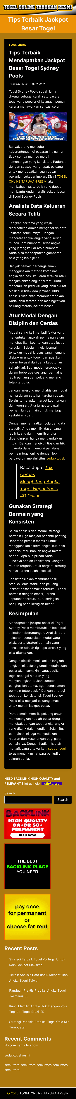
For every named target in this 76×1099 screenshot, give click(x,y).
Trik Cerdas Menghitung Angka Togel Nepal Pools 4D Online (40, 481)
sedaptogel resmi (17, 1055)
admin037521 (21, 83)
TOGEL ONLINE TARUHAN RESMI (44, 1093)
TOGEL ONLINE (17, 44)
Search (9, 793)
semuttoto (12, 1065)
